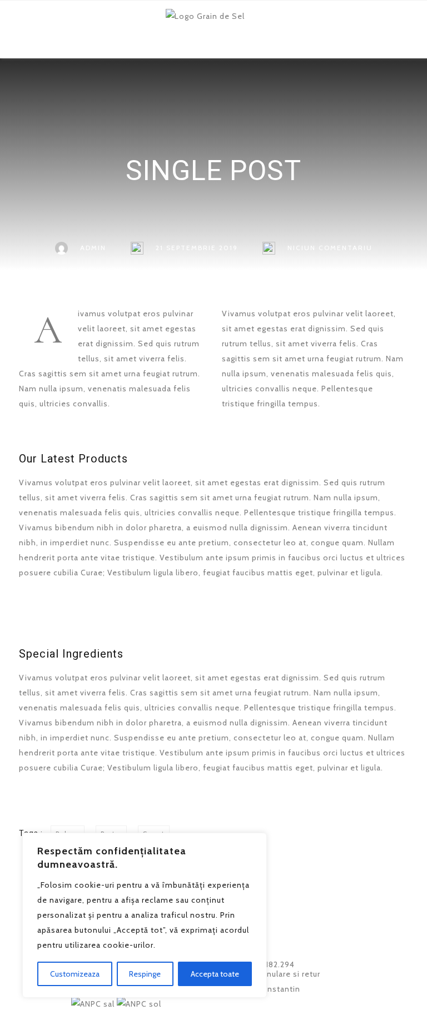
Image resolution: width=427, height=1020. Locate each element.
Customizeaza (75, 974)
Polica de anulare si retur (272, 974)
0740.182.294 (267, 964)
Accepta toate (215, 974)
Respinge (145, 974)
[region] (144, 915)
